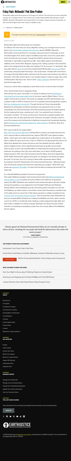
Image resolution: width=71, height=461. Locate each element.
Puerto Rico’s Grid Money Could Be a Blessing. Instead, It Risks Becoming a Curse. (34, 253)
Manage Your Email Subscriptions (12, 383)
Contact (5, 328)
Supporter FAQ (7, 366)
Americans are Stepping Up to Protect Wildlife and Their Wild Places (28, 277)
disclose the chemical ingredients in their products (28, 123)
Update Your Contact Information (12, 389)
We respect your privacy (24, 434)
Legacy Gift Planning (9, 360)
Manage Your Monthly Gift (10, 380)
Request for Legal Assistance (11, 331)
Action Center (7, 348)
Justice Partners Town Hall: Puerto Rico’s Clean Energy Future (26, 282)
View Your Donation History (11, 392)
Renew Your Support (9, 354)
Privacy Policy (7, 325)
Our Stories (10, 7)
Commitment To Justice (10, 310)
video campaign (43, 79)
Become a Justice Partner (10, 357)
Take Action (9, 259)
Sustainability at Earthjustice (11, 313)
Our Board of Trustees (9, 306)
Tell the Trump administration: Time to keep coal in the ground (41, 258)
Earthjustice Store (8, 363)
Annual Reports (7, 316)
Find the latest (40, 35)
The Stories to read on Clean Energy (16, 244)
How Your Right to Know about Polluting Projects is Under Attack (27, 272)
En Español (6, 303)
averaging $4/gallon (19, 167)
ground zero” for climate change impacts (20, 196)
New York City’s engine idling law (16, 132)
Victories (5, 319)
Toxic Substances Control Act (18, 104)
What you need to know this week (15, 267)
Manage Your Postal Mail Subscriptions (14, 386)
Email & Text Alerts (8, 351)
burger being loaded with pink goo (26, 50)
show (19, 69)
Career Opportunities (9, 322)
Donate (5, 345)
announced (55, 69)
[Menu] (69, 2)
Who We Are (6, 300)
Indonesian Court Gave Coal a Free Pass (18, 248)
